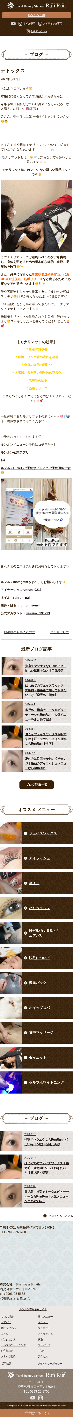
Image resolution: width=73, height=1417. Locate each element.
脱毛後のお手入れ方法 (19, 632)
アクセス (43, 1356)
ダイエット (44, 1327)
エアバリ (6, 1322)
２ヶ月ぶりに (59, 632)
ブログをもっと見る (60, 1215)
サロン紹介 (7, 1316)
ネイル (4, 1333)
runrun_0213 (32, 589)
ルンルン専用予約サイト (33, 1309)
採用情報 (6, 1363)
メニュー (43, 1322)
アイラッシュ (45, 1333)
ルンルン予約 (36, 15)
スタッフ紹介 (8, 1356)
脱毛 (40, 1339)
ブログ (41, 1350)
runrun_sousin (30, 605)
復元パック (44, 1345)
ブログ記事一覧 (36, 784)
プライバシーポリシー (49, 1363)
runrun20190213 (38, 613)
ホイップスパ (8, 1327)
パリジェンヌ (8, 1339)
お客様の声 (7, 1350)
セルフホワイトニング (13, 1345)
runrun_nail (21, 597)
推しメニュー (45, 1316)
